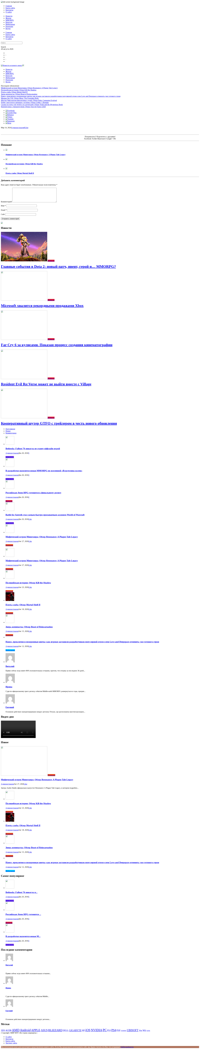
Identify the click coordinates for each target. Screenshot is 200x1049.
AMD (15, 1030)
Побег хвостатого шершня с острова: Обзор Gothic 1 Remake (25, 102)
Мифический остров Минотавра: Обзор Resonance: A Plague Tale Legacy (29, 88)
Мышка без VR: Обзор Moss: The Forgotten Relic (20, 98)
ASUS (44, 1030)
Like (26, 128)
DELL (66, 1030)
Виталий (10, 666)
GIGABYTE (75, 1030)
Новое (8, 431)
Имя (3, 206)
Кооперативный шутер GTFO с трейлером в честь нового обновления (59, 423)
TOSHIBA (123, 1030)
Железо (8, 18)
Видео (8, 29)
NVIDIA (96, 1030)
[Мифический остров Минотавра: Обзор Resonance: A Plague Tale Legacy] (6, 150)
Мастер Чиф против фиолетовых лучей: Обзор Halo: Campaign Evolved (29, 100)
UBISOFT (132, 1030)
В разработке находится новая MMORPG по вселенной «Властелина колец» (44, 470)
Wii (144, 1030)
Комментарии (11, 433)
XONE (148, 1030)
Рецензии (9, 26)
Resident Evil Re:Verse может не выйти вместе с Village (46, 384)
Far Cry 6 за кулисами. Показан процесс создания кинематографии (56, 345)
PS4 (113, 1030)
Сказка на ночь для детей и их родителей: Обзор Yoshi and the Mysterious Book (32, 105)
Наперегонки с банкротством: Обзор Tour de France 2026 (23, 107)
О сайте (9, 12)
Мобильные (10, 24)
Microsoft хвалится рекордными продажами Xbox (42, 305)
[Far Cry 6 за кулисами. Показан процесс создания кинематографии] (24, 339)
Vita (140, 1030)
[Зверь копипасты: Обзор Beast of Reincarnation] (10, 622)
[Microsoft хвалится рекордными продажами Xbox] (24, 300)
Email (4, 210)
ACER (8, 1030)
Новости (9, 16)
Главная (9, 6)
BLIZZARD (55, 1030)
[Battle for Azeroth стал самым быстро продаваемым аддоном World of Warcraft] (10, 510)
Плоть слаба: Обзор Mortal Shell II (14, 92)
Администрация (17, 128)
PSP (118, 1030)
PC (105, 1030)
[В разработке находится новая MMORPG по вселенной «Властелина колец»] (10, 466)
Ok (122, 1047)
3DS (3, 1030)
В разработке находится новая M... (23, 936)
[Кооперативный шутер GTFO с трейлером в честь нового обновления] (24, 418)
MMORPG (10, 20)
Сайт (3, 214)
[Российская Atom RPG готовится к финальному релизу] (10, 488)
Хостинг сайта (11, 1043)
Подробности (128, 1047)
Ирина (9, 687)
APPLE (35, 1030)
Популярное (10, 429)
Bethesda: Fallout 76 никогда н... (22, 892)
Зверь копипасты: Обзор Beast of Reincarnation (19, 94)
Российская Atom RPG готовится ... (23, 914)
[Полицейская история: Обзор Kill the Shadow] (6, 159)
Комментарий (6, 202)
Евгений (10, 707)
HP (83, 1030)
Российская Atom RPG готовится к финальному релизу (33, 492)
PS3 (109, 1030)
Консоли (9, 22)
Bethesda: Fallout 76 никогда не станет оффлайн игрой (33, 448)
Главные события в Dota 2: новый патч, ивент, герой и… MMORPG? (58, 266)
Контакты (9, 10)
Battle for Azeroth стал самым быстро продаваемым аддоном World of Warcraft (45, 515)
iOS (87, 1030)
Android (25, 1030)
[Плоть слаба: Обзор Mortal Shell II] (6, 169)
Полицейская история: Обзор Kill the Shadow (18, 90)
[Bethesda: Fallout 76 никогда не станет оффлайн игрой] (10, 444)
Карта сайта (10, 8)
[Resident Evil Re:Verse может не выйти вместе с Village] (24, 378)
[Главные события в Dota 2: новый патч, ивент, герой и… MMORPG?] (24, 261)
